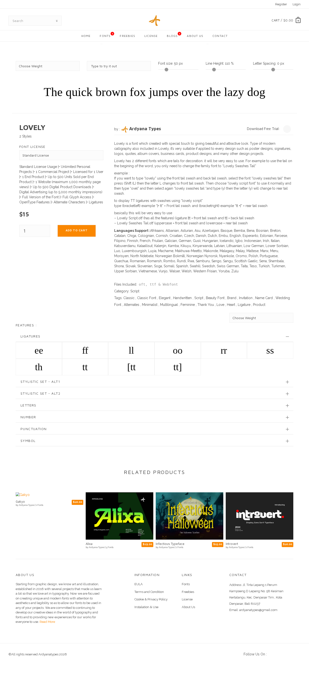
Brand (231, 298)
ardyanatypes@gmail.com (258, 610)
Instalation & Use (146, 607)
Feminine (188, 305)
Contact (220, 36)
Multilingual (169, 305)
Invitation (246, 298)
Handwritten (182, 298)
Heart (231, 305)
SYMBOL (28, 441)
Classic (128, 298)
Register (281, 4)
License (151, 36)
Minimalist (149, 305)
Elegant (164, 298)
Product (259, 305)
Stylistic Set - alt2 (40, 393)
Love (220, 305)
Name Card (264, 298)
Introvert (232, 544)
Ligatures (31, 336)
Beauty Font (215, 298)
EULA (138, 584)
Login (297, 4)
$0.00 (288, 20)
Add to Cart (77, 230)
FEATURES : (26, 325)
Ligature (244, 305)
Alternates (131, 305)
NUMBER (28, 417)
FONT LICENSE (32, 146)
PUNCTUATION (34, 429)
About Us (195, 36)
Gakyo (20, 501)
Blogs (173, 35)
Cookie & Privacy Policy (151, 599)
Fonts (106, 35)
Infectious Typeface (170, 544)
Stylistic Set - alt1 (40, 381)
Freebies (127, 36)
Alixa (89, 544)
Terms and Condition (149, 592)
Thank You (205, 305)
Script (134, 291)
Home (86, 36)
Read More (47, 622)
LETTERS (28, 405)
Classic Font (146, 298)
